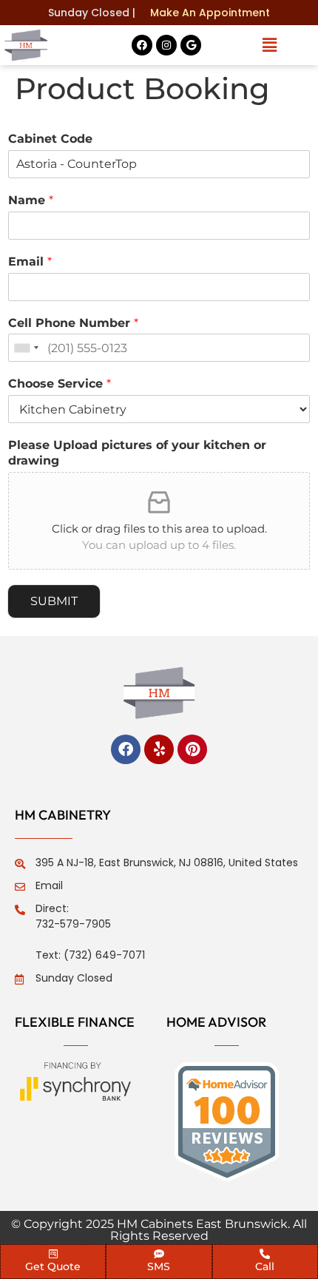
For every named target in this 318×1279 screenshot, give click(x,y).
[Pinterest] (192, 749)
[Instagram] (166, 45)
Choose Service (59, 384)
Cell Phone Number (73, 323)
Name (30, 200)
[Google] (190, 45)
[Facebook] (142, 45)
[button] (269, 45)
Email (30, 261)
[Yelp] (159, 749)
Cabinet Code (50, 139)
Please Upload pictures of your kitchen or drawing (137, 453)
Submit (54, 601)
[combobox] (26, 347)
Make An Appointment (210, 12)
